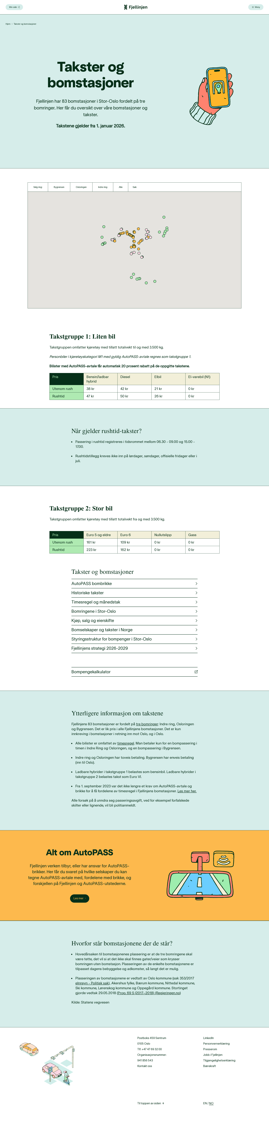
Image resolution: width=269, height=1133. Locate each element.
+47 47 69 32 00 (152, 1049)
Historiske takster (87, 592)
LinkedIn (208, 1038)
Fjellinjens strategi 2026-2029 (99, 648)
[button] (147, 232)
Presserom (210, 1049)
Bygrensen (59, 187)
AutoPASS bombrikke (91, 583)
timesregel (125, 743)
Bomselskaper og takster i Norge (102, 629)
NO (211, 1103)
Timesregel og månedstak (95, 602)
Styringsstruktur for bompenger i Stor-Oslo (111, 639)
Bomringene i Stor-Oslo (93, 611)
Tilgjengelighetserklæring (219, 1060)
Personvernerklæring (216, 1043)
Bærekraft (209, 1066)
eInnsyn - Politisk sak (92, 983)
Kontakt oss (144, 1066)
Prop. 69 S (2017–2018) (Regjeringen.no (149, 993)
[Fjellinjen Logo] (136, 7)
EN (205, 1103)
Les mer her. (187, 791)
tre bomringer (147, 724)
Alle (120, 187)
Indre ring (102, 187)
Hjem (8, 24)
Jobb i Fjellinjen (212, 1054)
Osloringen (81, 187)
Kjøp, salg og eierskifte (92, 620)
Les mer (78, 898)
